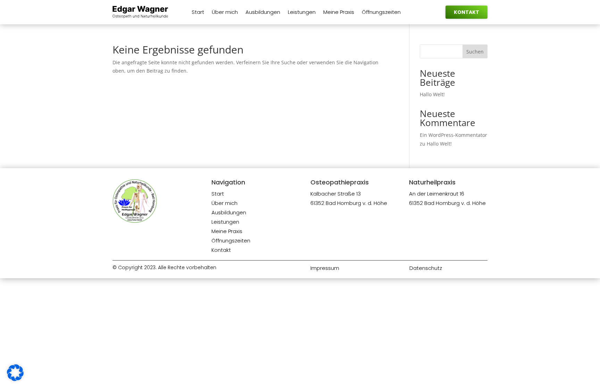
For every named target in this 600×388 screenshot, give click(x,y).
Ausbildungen (262, 13)
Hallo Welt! (432, 94)
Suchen (475, 51)
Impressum (324, 268)
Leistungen (302, 13)
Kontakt (466, 12)
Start (198, 13)
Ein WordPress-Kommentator (453, 135)
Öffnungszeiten (381, 13)
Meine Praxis (338, 13)
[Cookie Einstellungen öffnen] (15, 379)
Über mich (225, 13)
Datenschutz (425, 268)
